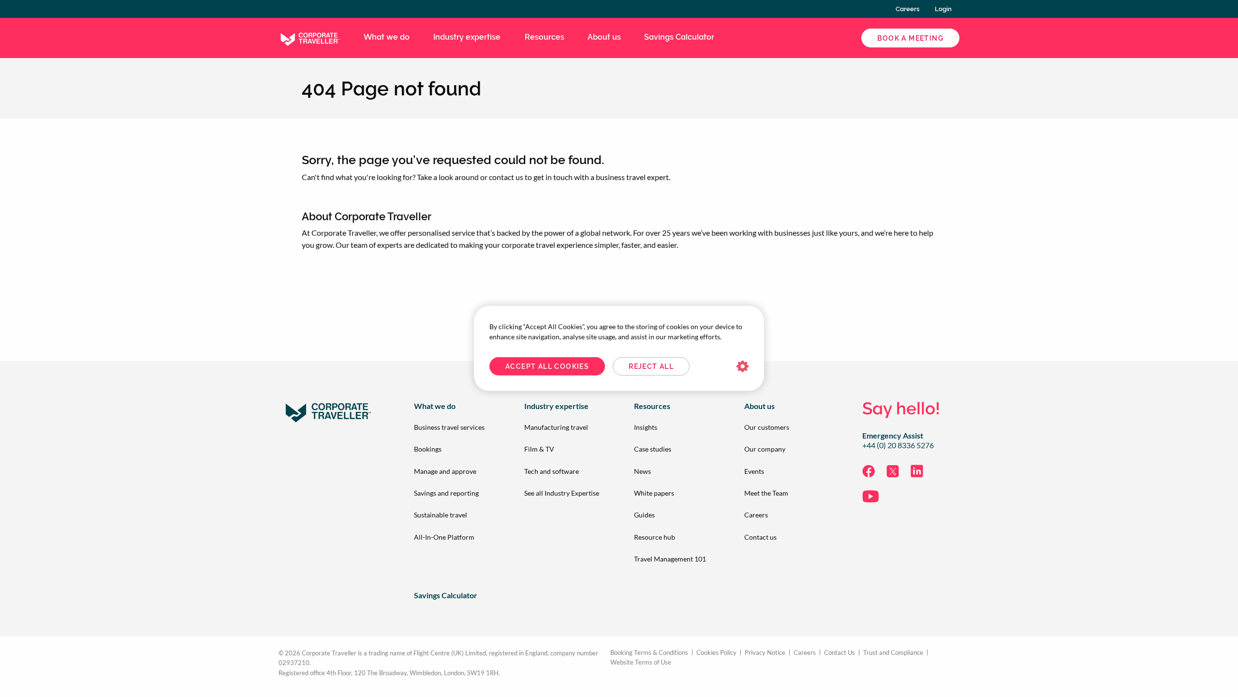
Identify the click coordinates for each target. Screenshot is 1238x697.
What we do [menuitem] (387, 37)
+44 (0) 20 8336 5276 (898, 445)
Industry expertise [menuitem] (467, 37)
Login (943, 9)
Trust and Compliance (893, 653)
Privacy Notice (765, 653)
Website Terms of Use (640, 662)
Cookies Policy (716, 653)
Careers (907, 9)
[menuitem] (453, 427)
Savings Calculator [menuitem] (679, 37)
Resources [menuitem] (544, 37)
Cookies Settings (743, 367)
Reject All (651, 366)
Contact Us (839, 653)
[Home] (309, 37)
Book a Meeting (910, 38)
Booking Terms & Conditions (649, 653)
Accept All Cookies (547, 366)
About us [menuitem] (604, 37)
